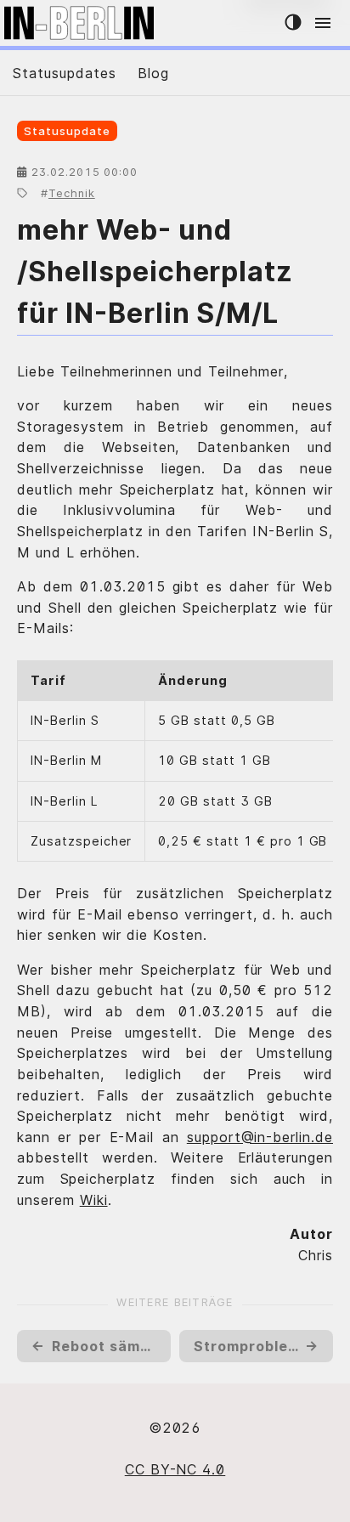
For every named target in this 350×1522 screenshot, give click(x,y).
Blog (153, 73)
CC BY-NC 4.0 (175, 1469)
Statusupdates (64, 73)
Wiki (94, 1199)
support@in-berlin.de (260, 1137)
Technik (71, 193)
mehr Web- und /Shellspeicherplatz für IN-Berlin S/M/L (155, 272)
